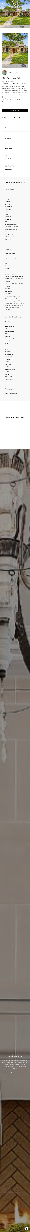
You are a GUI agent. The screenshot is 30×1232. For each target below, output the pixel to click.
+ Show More (6, 105)
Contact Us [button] (15, 1073)
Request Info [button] (15, 110)
